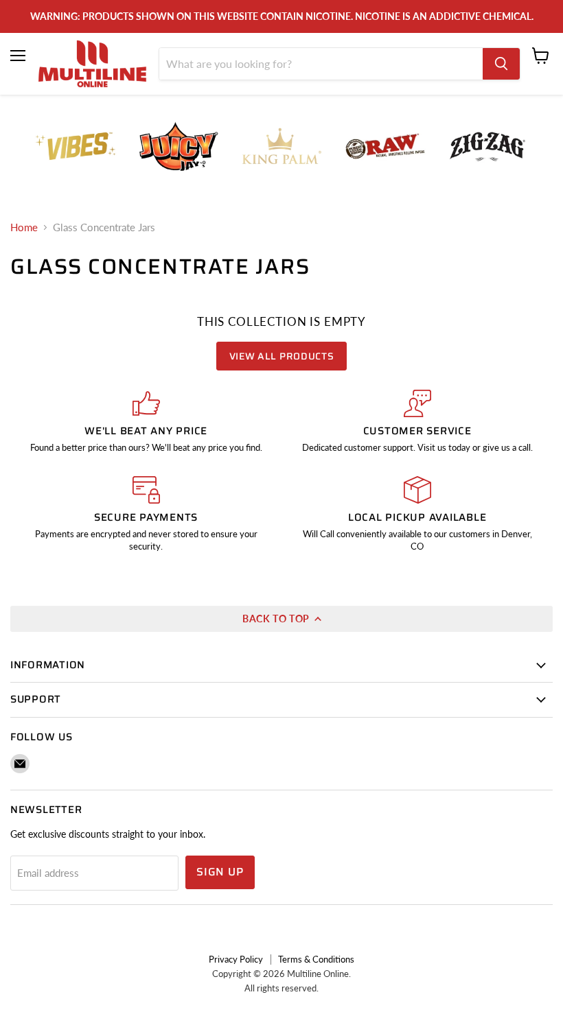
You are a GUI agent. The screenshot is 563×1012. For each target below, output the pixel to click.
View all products (281, 356)
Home (24, 227)
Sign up (220, 871)
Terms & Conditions (316, 959)
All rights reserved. (281, 987)
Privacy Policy (236, 959)
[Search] (501, 64)
